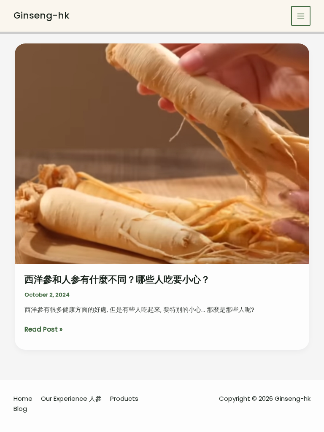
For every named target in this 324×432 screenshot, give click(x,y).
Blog (20, 408)
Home (23, 398)
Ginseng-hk (42, 15)
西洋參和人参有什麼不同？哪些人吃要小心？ (117, 279)
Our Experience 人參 (71, 398)
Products (124, 398)
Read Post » (43, 329)
